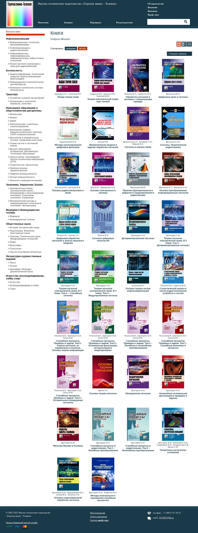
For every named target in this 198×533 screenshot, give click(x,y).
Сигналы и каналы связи (138, 147)
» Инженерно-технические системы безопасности (26, 88)
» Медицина (15, 216)
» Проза (13, 262)
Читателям (43, 22)
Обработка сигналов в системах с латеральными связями (138, 99)
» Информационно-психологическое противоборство (27, 83)
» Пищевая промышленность (23, 174)
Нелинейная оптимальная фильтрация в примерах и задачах (173, 395)
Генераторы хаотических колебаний (173, 451)
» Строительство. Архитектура (24, 165)
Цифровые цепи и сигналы (173, 97)
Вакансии (152, 7)
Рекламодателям (124, 22)
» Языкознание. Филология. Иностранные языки (22, 232)
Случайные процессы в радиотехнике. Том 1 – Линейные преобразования (103, 448)
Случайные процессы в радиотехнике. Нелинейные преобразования (138, 448)
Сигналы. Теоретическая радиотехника (173, 146)
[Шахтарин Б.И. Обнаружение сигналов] (137, 372)
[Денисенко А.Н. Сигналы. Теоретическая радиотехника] (172, 123)
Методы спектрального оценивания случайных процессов (103, 497)
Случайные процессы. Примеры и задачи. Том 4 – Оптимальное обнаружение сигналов (68, 399)
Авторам (68, 22)
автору (82, 48)
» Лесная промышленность (22, 177)
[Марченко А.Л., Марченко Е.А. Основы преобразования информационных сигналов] (172, 169)
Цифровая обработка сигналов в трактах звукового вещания (68, 240)
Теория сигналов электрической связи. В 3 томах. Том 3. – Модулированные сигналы (103, 292)
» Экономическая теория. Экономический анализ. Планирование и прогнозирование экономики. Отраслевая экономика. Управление (27, 193)
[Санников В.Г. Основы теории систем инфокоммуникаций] (137, 267)
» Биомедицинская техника (22, 219)
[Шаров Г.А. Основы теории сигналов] (102, 372)
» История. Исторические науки (24, 227)
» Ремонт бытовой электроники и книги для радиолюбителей (25, 65)
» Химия (13, 121)
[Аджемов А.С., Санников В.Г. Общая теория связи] (67, 75)
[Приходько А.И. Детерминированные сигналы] (137, 217)
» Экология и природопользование (26, 180)
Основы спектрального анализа (103, 191)
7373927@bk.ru (166, 518)
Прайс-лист (153, 15)
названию (71, 48)
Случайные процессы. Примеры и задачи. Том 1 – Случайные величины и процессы (173, 344)
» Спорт (13, 289)
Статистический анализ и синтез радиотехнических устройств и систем (173, 290)
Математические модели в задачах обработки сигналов (103, 146)
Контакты (152, 11)
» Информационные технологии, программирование (25, 43)
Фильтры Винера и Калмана (68, 446)
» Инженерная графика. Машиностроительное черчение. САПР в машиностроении (26, 132)
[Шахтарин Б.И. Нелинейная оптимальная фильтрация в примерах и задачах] (172, 372)
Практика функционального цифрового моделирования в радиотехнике (138, 192)
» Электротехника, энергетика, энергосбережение (24, 125)
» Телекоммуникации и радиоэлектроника (20, 49)
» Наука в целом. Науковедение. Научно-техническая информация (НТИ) (27, 159)
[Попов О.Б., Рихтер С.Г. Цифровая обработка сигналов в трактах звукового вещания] (67, 217)
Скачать (99, 520)
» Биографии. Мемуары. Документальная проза (21, 270)
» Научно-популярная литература (25, 252)
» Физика (13, 117)
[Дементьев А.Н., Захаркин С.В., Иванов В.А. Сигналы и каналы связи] (137, 123)
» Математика (16, 114)
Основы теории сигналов (103, 393)
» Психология (15, 248)
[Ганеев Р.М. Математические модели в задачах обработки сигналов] (102, 123)
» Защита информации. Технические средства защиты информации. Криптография (27, 76)
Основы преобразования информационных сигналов (173, 191)
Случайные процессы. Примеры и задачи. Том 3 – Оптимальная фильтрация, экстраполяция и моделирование (103, 345)
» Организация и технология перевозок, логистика (23, 102)
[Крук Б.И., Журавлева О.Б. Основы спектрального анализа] (102, 169)
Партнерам (95, 22)
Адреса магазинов (98, 516)
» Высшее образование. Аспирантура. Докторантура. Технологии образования (24, 151)
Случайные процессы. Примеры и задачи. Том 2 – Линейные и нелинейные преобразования (138, 344)
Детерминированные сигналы (138, 238)
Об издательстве (156, 4)
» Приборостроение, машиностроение (19, 169)
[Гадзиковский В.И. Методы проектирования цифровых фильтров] (67, 123)
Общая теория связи (68, 97)
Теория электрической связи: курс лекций (103, 100)
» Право (13, 242)
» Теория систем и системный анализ (24, 144)
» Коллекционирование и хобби (24, 285)
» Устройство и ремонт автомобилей (27, 98)
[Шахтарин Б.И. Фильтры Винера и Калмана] (67, 424)
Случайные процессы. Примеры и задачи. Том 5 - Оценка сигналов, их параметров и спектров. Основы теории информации (68, 345)
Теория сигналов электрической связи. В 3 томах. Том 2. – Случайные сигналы (68, 292)
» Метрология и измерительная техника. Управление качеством (26, 138)
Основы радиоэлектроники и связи (68, 191)
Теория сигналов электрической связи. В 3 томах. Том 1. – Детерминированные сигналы (173, 241)
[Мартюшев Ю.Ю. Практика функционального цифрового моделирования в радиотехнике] (137, 169)
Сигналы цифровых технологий (103, 239)
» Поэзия (13, 266)
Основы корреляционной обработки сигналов (68, 499)
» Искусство (15, 282)
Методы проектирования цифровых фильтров (68, 146)
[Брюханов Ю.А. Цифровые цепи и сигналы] (172, 75)
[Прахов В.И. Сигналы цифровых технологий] (102, 217)
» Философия (15, 245)
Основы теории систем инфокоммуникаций (138, 289)
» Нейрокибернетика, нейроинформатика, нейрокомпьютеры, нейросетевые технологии (27, 57)
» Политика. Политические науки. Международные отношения (25, 237)
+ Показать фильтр (177, 54)
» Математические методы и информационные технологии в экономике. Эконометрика (25, 203)
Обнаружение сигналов (138, 393)
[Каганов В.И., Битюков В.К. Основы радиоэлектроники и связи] (67, 169)
